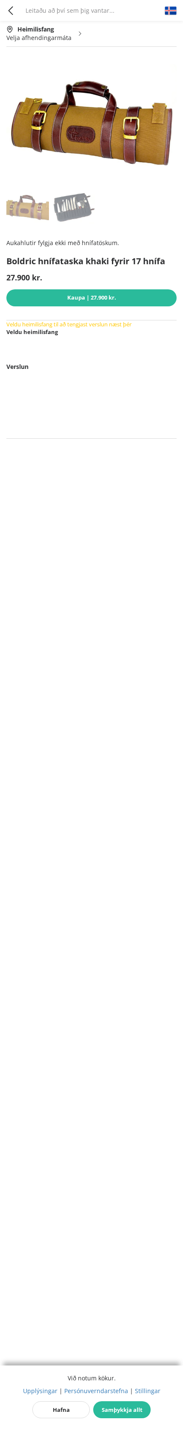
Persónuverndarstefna (96, 1391)
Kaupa (91, 297)
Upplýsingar (40, 1391)
